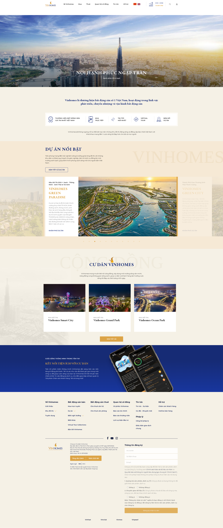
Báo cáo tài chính (120, 411)
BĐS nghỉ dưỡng (74, 415)
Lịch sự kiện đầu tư (120, 420)
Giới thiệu (49, 406)
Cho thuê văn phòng (99, 411)
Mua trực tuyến (74, 406)
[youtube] (112, 439)
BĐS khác (72, 420)
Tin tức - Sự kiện (142, 406)
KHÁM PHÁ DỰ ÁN (56, 230)
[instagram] (116, 439)
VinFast (88, 520)
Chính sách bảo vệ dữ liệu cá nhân (159, 469)
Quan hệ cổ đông (101, 4)
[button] (220, 264)
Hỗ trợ (125, 4)
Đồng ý (132, 487)
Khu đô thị (49, 411)
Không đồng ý (144, 487)
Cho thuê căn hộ (97, 406)
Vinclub (104, 520)
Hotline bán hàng (165, 411)
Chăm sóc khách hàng (167, 406)
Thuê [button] (88, 4)
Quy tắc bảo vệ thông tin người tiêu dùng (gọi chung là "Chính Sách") (151, 472)
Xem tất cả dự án (57, 170)
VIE (80, 464)
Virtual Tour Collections (77, 425)
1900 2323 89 (94, 458)
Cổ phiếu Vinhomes (121, 406)
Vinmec (119, 520)
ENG (83, 464)
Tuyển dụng (50, 415)
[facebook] (107, 439)
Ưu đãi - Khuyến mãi (144, 411)
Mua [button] (80, 4)
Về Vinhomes (68, 4)
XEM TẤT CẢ (111, 339)
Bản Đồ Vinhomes (75, 429)
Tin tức (116, 4)
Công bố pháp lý (142, 421)
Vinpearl (135, 520)
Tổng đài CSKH (78, 458)
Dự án (70, 411)
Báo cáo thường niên (121, 415)
